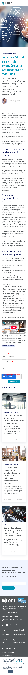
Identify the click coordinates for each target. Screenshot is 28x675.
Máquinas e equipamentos (8, 345)
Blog (3, 642)
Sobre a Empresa (6, 634)
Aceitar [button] (10, 672)
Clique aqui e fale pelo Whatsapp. (10, 616)
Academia (15, 637)
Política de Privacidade (17, 661)
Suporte (15, 639)
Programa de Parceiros (19, 642)
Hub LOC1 (4, 637)
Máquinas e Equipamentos (8, 652)
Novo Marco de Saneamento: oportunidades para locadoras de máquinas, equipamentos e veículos (13, 475)
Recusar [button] (17, 672)
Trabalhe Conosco (6, 639)
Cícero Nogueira (15, 100)
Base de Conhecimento (19, 634)
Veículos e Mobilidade (7, 655)
